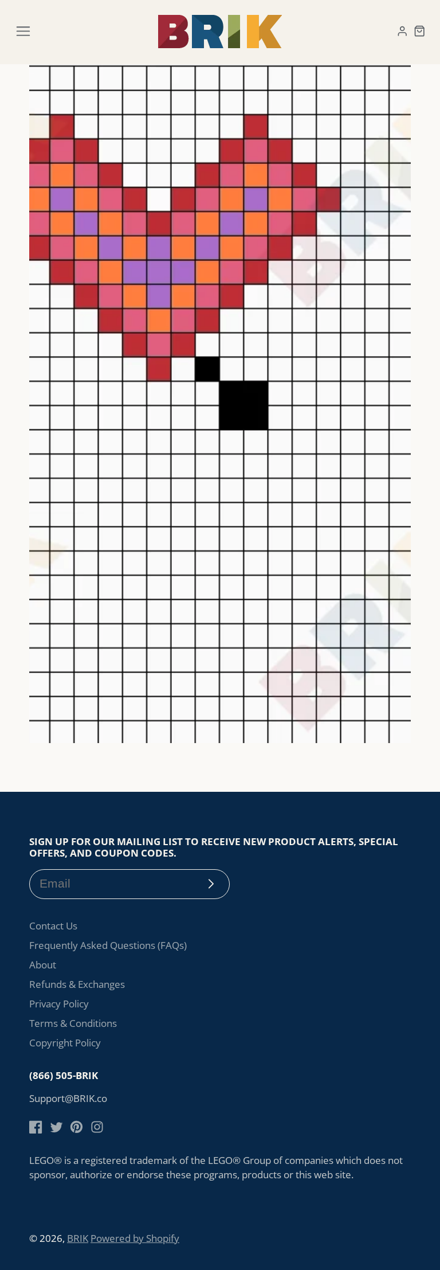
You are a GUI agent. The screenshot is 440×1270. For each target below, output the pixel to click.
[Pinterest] (76, 1127)
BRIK (77, 1238)
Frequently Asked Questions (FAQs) (108, 945)
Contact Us (53, 925)
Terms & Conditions (73, 1023)
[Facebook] (35, 1127)
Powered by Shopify (135, 1238)
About (42, 964)
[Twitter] (56, 1127)
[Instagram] (97, 1127)
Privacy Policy (59, 1003)
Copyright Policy (65, 1042)
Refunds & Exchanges (77, 984)
